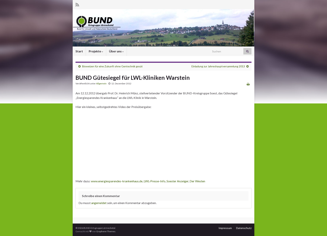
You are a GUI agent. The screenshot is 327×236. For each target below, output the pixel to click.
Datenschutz (243, 228)
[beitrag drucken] (248, 84)
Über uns (115, 51)
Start (79, 51)
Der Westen (197, 181)
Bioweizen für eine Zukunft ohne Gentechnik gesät (112, 66)
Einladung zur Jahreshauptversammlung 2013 (218, 66)
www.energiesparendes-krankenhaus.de (116, 181)
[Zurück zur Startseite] (163, 28)
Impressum (225, 228)
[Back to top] (318, 227)
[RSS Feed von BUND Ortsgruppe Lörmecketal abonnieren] (77, 4)
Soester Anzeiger (177, 181)
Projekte (95, 51)
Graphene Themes (105, 231)
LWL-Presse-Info (154, 181)
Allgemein (101, 83)
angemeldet (99, 203)
